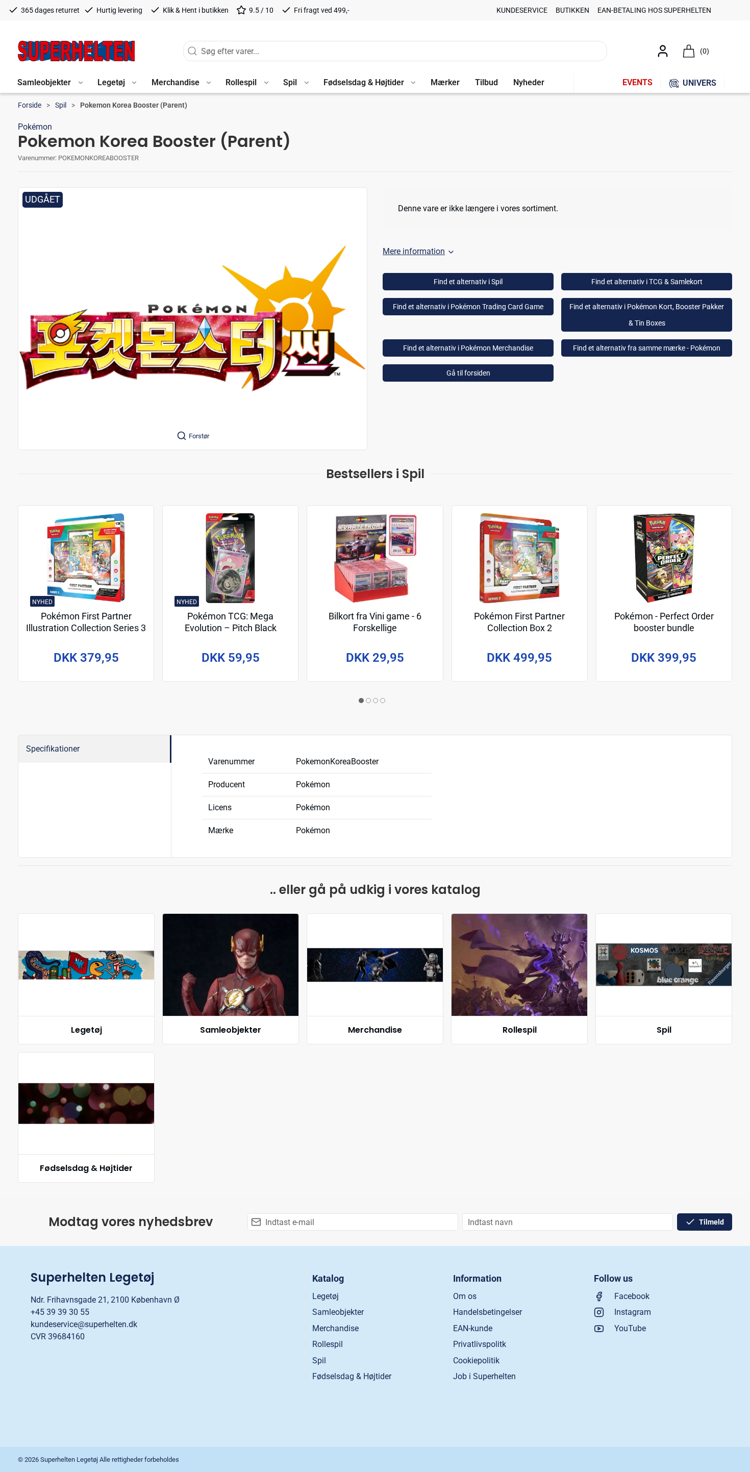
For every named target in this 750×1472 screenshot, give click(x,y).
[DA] (76, 51)
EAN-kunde (472, 1328)
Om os (465, 1296)
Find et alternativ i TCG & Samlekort (647, 282)
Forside (29, 105)
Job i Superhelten (484, 1376)
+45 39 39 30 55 (60, 1312)
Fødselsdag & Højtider (86, 1168)
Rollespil (520, 1030)
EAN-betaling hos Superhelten (654, 10)
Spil (60, 105)
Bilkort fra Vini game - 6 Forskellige (375, 622)
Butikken (572, 10)
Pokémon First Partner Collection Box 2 (519, 622)
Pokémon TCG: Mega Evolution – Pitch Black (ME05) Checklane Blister (231, 628)
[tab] (361, 700)
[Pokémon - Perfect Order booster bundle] (664, 558)
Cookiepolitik (476, 1360)
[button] (50, 83)
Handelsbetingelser (487, 1312)
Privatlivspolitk (479, 1344)
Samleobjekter (230, 1030)
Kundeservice (521, 10)
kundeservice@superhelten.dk (84, 1324)
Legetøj (86, 1030)
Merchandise (375, 1030)
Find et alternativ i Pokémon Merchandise (468, 348)
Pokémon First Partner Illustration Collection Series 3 (86, 622)
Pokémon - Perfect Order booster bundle (664, 622)
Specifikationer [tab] (53, 749)
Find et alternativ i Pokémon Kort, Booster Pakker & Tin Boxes (646, 315)
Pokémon (35, 127)
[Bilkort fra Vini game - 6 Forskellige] (375, 558)
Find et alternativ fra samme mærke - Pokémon (646, 348)
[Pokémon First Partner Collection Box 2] (520, 558)
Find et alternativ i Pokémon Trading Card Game (468, 307)
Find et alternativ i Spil (468, 282)
